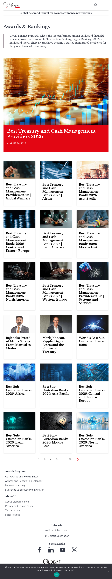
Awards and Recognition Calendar (23, 481)
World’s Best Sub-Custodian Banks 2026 (92, 341)
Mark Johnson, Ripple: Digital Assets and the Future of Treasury (53, 345)
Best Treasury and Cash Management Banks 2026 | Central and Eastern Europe (18, 242)
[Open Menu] (104, 5)
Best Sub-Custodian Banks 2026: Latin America (19, 441)
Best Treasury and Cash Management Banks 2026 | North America (17, 292)
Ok (56, 574)
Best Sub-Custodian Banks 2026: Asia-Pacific (55, 390)
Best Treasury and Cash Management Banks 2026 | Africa (52, 191)
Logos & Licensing (15, 485)
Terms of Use (12, 510)
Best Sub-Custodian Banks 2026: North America (92, 441)
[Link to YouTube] (62, 549)
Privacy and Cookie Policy (19, 506)
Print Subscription (58, 530)
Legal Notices (12, 514)
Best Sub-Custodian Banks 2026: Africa (19, 390)
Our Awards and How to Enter (21, 476)
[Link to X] (74, 549)
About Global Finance (17, 501)
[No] (108, 571)
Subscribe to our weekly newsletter (24, 489)
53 (70, 459)
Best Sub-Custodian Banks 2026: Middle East (55, 441)
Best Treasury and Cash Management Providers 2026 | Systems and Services (91, 294)
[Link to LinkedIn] (51, 549)
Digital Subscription (58, 535)
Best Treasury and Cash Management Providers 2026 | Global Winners (18, 191)
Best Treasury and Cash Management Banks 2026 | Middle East (89, 240)
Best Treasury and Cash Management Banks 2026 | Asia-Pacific (89, 191)
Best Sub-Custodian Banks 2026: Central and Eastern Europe (92, 393)
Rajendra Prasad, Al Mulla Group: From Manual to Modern (18, 343)
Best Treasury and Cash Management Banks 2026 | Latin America (53, 240)
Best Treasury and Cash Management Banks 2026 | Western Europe (55, 292)
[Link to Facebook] (39, 549)
